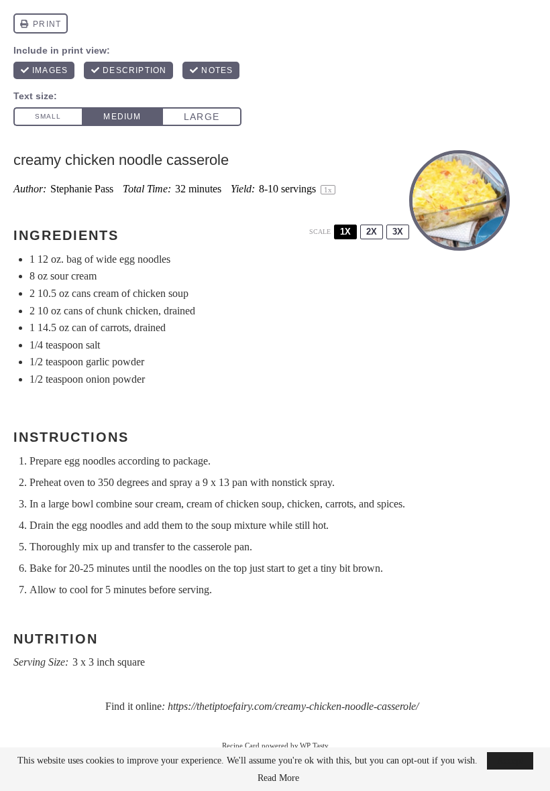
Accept (510, 760)
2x (371, 232)
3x (397, 232)
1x (345, 232)
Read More (278, 778)
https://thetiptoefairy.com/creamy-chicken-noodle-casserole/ (293, 706)
